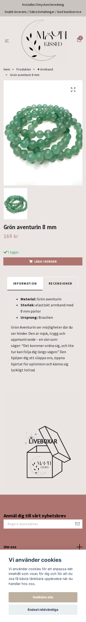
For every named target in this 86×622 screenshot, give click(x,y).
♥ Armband (45, 72)
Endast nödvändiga (43, 609)
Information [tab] (25, 287)
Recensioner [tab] (60, 287)
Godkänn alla (43, 597)
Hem (7, 72)
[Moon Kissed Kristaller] (44, 42)
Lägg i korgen (45, 264)
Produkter (23, 72)
